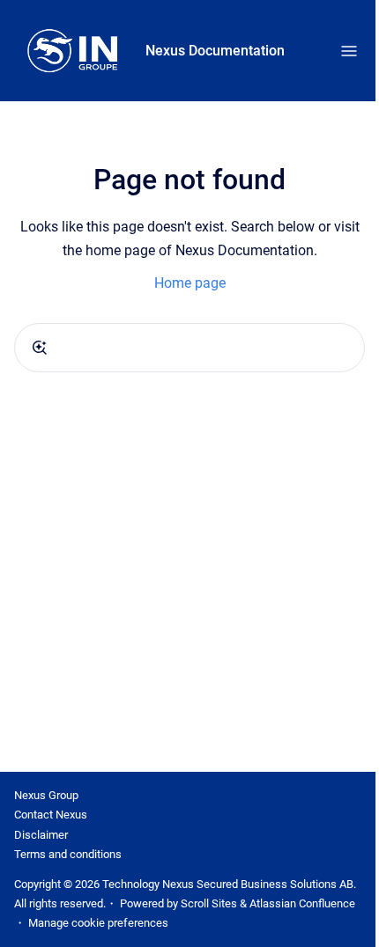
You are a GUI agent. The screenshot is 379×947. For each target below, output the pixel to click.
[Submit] (40, 348)
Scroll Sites (209, 903)
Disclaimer (41, 834)
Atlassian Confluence (302, 903)
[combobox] (189, 347)
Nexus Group (46, 795)
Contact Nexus (50, 814)
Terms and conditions (68, 854)
